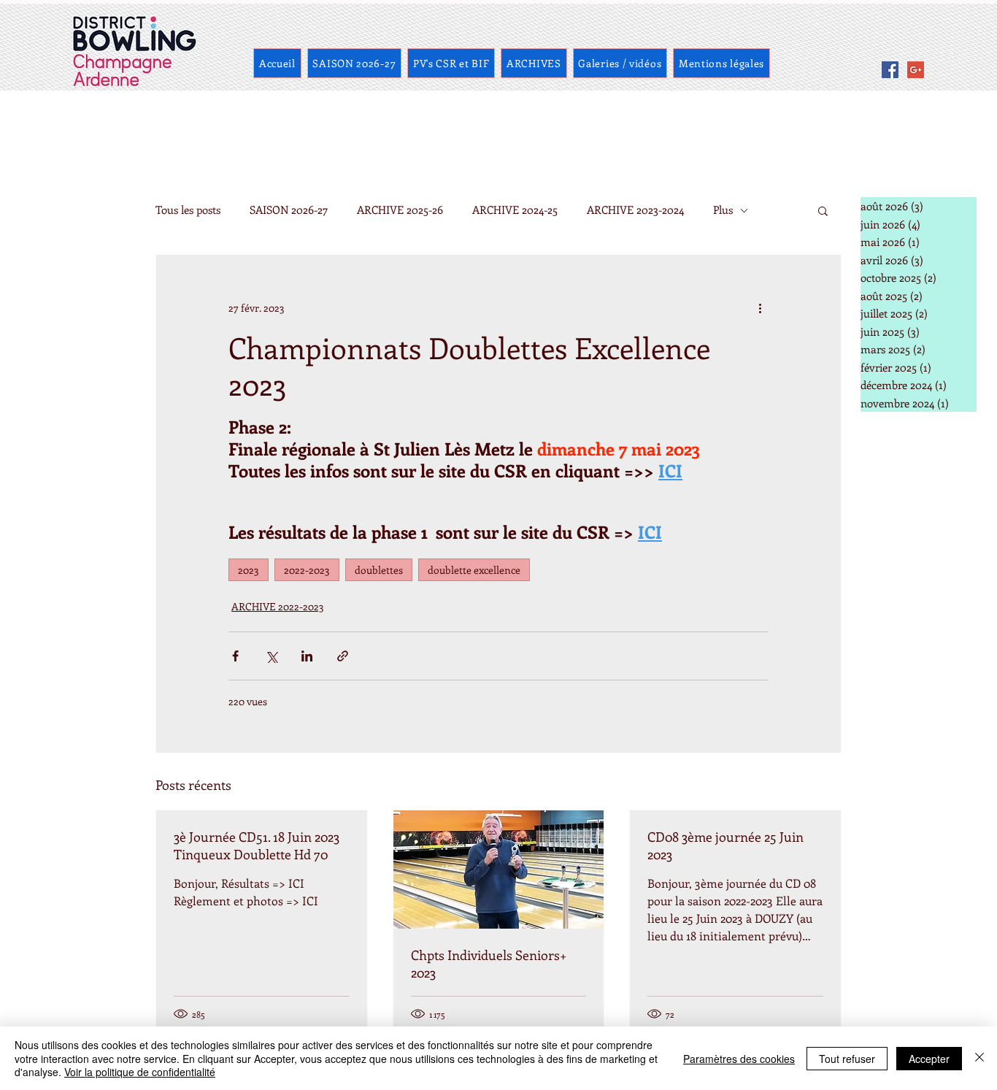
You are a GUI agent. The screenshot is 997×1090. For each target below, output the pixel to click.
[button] (823, 210)
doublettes (379, 570)
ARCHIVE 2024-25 (515, 210)
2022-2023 (307, 570)
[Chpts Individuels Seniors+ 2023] (498, 869)
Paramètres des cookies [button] (739, 1058)
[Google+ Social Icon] (915, 69)
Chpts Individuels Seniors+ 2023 (488, 963)
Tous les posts (187, 210)
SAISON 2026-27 (289, 210)
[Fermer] (979, 1058)
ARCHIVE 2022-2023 (277, 606)
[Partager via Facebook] (235, 656)
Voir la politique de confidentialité (139, 1071)
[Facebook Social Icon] (890, 69)
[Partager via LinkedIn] (307, 656)
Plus (723, 210)
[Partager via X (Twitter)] (271, 656)
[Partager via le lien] (343, 656)
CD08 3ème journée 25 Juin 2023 (725, 845)
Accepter (929, 1058)
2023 (248, 570)
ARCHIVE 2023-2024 (635, 210)
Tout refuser (847, 1058)
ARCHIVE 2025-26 (400, 210)
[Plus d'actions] (760, 307)
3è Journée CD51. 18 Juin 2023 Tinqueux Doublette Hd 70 (256, 845)
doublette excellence (474, 570)
